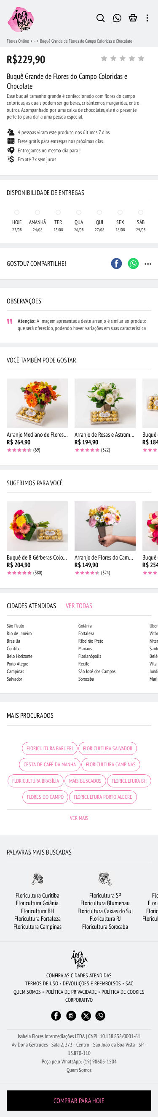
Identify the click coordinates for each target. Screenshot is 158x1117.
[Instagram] (71, 1019)
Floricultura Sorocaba (105, 926)
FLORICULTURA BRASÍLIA (35, 780)
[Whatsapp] (100, 1019)
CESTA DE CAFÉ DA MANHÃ (50, 764)
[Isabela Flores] (79, 959)
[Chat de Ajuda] (117, 17)
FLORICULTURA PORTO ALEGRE (103, 797)
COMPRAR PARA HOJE (79, 1100)
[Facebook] (56, 1019)
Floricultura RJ (105, 918)
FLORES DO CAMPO (45, 797)
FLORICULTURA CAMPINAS (111, 764)
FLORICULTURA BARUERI (50, 748)
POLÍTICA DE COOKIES (123, 991)
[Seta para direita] (149, 158)
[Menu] (147, 19)
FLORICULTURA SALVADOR (107, 748)
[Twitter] (86, 1016)
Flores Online (18, 41)
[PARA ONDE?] (101, 19)
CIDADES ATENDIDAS (49, 605)
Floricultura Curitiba (37, 895)
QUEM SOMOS (27, 991)
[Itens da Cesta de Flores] (133, 20)
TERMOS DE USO (41, 983)
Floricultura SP (105, 895)
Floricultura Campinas (37, 926)
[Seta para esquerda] (8, 158)
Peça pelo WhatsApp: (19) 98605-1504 (79, 1061)
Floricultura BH (37, 911)
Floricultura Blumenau (105, 903)
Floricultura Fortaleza (37, 918)
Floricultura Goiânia (37, 903)
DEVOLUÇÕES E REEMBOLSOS (92, 983)
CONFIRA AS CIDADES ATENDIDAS (79, 975)
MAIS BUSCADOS (85, 780)
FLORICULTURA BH (129, 780)
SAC (129, 983)
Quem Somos (79, 1070)
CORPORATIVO (79, 999)
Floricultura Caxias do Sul (105, 911)
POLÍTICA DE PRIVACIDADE (71, 991)
